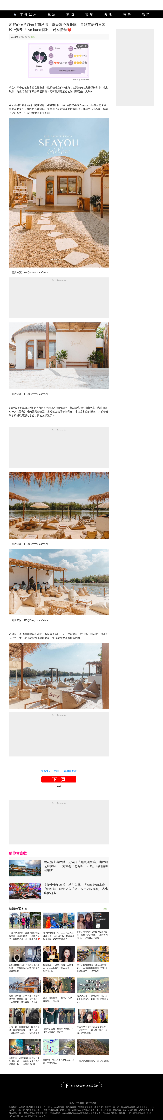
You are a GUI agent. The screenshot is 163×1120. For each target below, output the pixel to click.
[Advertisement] (59, 300)
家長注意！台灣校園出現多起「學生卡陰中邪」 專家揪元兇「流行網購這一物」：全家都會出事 (24, 1061)
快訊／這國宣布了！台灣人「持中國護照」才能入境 (58, 999)
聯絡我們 (80, 1103)
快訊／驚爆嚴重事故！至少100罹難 (93, 1061)
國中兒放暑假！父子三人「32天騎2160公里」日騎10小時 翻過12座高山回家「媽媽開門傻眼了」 (58, 936)
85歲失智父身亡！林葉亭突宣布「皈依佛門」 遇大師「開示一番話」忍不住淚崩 (92, 1030)
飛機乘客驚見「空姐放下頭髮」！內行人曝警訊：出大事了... (58, 1030)
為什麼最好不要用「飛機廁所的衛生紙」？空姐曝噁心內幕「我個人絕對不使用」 (24, 968)
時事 (127, 14)
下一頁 (58, 779)
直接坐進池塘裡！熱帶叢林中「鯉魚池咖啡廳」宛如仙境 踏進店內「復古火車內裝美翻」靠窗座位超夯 (76, 889)
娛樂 (146, 14)
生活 (52, 14)
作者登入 (27, 14)
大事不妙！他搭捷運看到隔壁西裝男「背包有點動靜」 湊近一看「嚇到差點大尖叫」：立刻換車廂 (24, 1030)
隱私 (72, 1103)
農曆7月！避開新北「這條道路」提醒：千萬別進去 (58, 1061)
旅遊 (71, 14)
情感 (89, 14)
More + (106, 909)
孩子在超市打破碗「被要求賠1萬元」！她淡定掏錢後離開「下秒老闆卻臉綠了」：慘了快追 (92, 968)
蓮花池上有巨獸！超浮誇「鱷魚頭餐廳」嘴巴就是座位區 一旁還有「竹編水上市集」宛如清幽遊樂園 (76, 866)
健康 (108, 14)
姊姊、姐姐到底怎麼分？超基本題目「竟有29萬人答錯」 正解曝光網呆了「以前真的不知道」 (92, 935)
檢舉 (33, 37)
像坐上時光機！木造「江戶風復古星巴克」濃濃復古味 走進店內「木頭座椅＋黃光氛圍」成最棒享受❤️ (24, 999)
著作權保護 (91, 1103)
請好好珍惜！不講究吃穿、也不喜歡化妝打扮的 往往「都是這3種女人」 (92, 999)
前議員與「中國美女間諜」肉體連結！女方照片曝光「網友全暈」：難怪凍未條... (58, 968)
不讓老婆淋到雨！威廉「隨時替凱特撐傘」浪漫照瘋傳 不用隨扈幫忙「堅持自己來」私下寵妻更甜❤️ (24, 936)
